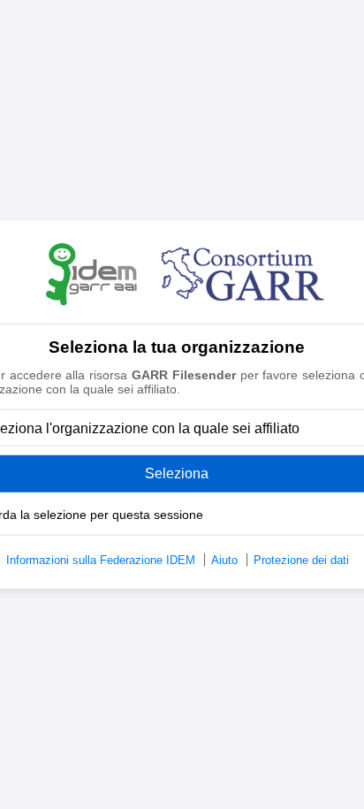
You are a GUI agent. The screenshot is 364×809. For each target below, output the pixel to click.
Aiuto (224, 560)
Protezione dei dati (301, 560)
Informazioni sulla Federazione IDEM (100, 560)
